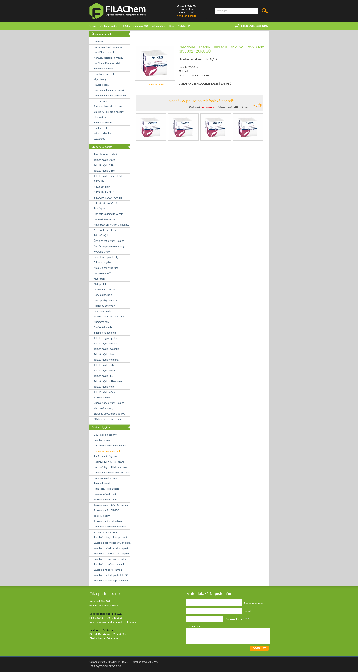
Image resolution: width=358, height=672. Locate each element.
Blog (171, 26)
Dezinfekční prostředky (106, 257)
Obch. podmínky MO (136, 26)
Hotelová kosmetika (104, 219)
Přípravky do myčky (105, 305)
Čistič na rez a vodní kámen (109, 241)
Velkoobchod (158, 26)
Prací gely (99, 208)
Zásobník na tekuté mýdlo (108, 569)
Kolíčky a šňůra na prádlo (107, 63)
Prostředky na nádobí (105, 154)
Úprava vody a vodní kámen (109, 403)
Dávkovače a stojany (105, 434)
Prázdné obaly (101, 84)
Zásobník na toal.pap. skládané (111, 580)
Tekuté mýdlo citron (104, 354)
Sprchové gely (101, 322)
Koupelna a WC (102, 273)
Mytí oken (99, 278)
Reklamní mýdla (102, 311)
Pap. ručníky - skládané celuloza (111, 467)
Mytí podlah (100, 284)
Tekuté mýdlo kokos (105, 370)
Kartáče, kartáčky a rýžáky (108, 57)
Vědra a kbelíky (102, 133)
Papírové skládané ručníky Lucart (112, 472)
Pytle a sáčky (101, 101)
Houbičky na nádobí (104, 52)
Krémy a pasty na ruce (106, 268)
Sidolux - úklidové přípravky (109, 316)
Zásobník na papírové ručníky (110, 559)
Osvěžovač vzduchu (105, 289)
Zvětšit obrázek (155, 84)
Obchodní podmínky (111, 26)
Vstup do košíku (186, 15)
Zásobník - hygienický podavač (111, 537)
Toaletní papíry (102, 515)
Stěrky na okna (102, 128)
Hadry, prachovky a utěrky (108, 47)
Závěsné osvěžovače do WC (109, 413)
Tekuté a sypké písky (105, 338)
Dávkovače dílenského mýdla (110, 445)
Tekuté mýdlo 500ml (105, 160)
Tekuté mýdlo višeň (104, 392)
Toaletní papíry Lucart (105, 499)
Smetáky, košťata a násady (109, 111)
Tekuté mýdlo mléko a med (108, 381)
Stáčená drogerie (103, 327)
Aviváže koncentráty (105, 230)
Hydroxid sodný (102, 251)
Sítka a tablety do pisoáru (108, 106)
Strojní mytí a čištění (105, 332)
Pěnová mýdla (101, 235)
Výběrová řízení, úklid (105, 532)
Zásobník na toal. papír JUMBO (111, 575)
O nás (93, 26)
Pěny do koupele (103, 295)
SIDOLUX (99, 181)
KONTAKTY (184, 26)
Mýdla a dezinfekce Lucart (108, 419)
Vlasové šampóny (103, 408)
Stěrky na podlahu (103, 122)
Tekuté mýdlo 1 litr (104, 165)
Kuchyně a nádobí (103, 68)
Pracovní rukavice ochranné (109, 90)
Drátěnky (98, 41)
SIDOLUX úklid (102, 187)
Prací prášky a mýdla (105, 300)
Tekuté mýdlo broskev (106, 343)
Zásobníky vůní (102, 440)
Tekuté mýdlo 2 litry (104, 170)
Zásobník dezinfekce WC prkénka (112, 542)
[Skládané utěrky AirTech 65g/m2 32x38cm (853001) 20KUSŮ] (155, 81)
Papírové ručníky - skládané (109, 461)
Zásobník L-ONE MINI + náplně (111, 548)
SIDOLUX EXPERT (104, 192)
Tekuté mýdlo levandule (106, 349)
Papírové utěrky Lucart (106, 478)
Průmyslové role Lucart (106, 488)
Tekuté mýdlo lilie (103, 376)
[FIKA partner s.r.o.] (118, 18)
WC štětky (99, 138)
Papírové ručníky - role (106, 456)
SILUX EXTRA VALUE (106, 203)
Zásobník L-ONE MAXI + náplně (111, 553)
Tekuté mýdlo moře (104, 386)
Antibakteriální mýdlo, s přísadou (111, 224)
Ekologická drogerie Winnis (108, 214)
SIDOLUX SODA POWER (108, 197)
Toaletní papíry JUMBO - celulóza (112, 505)
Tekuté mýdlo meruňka (106, 359)
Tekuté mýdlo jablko (104, 365)
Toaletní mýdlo (102, 397)
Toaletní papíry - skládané (108, 521)
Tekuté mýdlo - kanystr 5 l (108, 176)
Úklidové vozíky (102, 117)
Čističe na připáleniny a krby (109, 246)
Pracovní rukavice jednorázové (110, 95)
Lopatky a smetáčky (105, 74)
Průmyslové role (102, 483)
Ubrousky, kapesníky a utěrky (110, 526)
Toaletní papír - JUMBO (106, 510)
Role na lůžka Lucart (105, 494)
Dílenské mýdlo (102, 262)
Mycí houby (100, 79)
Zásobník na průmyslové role (109, 564)
